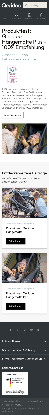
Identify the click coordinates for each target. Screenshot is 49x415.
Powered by (12, 405)
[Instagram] (18, 330)
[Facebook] (11, 330)
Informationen (11, 341)
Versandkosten (37, 401)
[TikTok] (24, 330)
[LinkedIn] (38, 330)
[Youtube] (31, 330)
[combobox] (35, 5)
